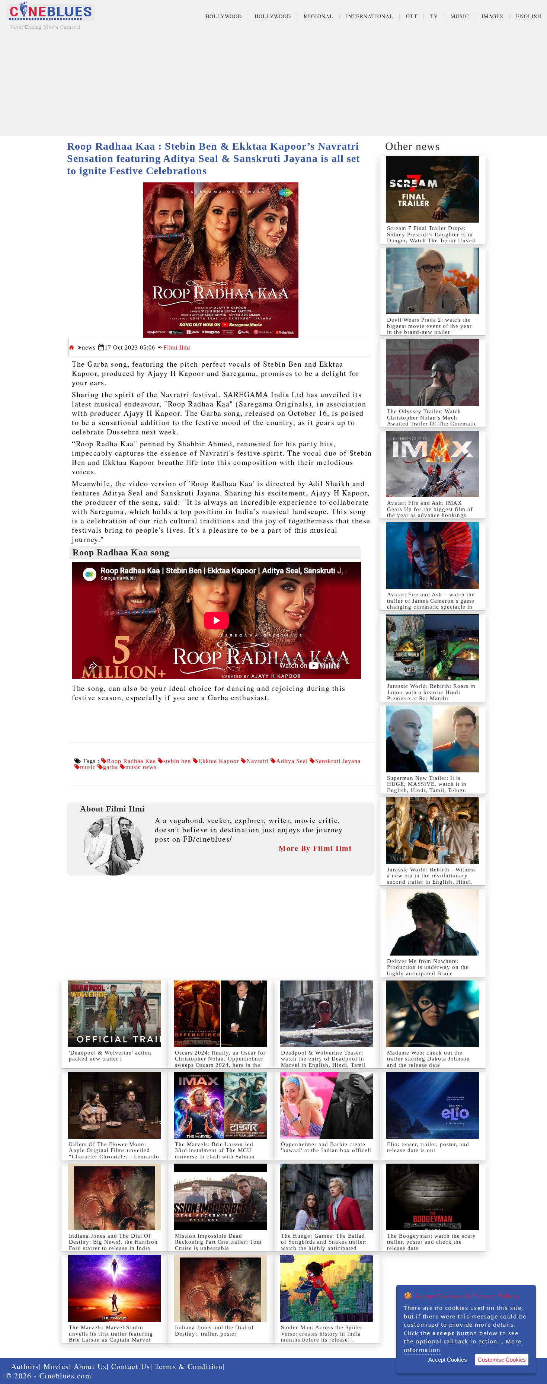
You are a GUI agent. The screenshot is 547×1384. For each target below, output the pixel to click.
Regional (318, 16)
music (88, 767)
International (369, 16)
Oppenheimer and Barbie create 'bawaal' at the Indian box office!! (326, 1147)
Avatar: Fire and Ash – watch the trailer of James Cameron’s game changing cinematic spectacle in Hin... (431, 603)
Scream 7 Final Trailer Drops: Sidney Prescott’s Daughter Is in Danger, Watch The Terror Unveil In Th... (431, 237)
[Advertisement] (273, 84)
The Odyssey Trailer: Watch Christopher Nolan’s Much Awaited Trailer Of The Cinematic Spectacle (432, 420)
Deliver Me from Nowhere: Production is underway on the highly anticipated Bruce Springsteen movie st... (428, 970)
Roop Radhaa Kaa (131, 761)
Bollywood (224, 16)
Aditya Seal (292, 761)
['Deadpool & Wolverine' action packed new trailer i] (114, 1013)
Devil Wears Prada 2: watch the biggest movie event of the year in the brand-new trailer (429, 326)
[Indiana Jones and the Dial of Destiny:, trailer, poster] (220, 1288)
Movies (56, 1366)
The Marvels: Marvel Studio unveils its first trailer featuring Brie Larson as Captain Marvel (111, 1333)
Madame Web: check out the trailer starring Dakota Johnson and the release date (428, 1059)
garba (110, 767)
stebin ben (177, 761)
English (528, 16)
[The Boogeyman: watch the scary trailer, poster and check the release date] (432, 1197)
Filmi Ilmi (176, 347)
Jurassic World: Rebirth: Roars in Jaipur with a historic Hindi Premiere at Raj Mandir (431, 692)
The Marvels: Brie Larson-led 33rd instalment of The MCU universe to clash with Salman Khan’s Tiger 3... (215, 1153)
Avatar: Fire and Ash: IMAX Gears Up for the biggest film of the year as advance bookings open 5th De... (430, 512)
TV (434, 16)
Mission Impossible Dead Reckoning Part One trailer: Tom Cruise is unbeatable (218, 1242)
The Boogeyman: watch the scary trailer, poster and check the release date (431, 1242)
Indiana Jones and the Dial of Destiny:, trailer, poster (214, 1330)
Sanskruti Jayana (338, 761)
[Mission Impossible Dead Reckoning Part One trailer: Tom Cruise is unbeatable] (220, 1197)
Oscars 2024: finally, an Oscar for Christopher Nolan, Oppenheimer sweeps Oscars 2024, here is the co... (220, 1062)
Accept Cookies (447, 1359)
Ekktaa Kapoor (218, 761)
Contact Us (130, 1366)
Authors (25, 1366)
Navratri (257, 761)
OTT (412, 16)
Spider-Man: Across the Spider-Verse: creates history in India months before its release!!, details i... (323, 1336)
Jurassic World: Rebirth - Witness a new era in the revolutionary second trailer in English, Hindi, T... (431, 879)
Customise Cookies (502, 1359)
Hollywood (273, 16)
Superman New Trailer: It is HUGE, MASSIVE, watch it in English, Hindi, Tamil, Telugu (427, 784)
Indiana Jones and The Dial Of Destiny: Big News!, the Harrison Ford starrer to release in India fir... (113, 1245)
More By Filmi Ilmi (315, 848)
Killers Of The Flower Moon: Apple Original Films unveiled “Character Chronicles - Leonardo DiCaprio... (114, 1153)
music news (141, 767)
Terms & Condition (189, 1366)
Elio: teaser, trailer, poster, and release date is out (428, 1147)
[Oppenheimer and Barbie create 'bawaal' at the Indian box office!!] (326, 1105)
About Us (90, 1366)
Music (460, 16)
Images (492, 16)
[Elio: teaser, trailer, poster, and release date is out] (432, 1105)
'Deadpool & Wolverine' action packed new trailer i (110, 1056)
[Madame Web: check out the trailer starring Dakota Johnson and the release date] (432, 1013)
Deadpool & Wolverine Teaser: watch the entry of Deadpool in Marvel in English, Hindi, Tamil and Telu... (323, 1062)
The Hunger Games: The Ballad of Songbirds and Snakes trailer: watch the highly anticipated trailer (324, 1245)
